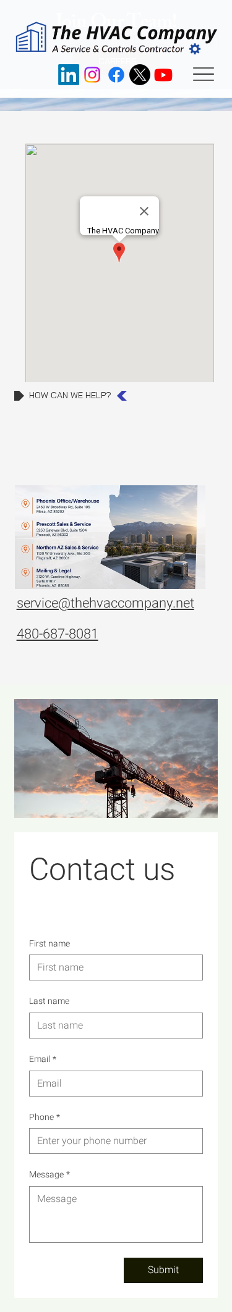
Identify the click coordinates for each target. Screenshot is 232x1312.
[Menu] (203, 74)
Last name (49, 1001)
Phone (44, 1117)
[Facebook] (116, 74)
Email (42, 1059)
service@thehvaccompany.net (105, 603)
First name (49, 944)
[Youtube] (163, 74)
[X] (139, 74)
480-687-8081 (57, 634)
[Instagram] (92, 74)
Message (49, 1175)
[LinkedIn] (68, 74)
